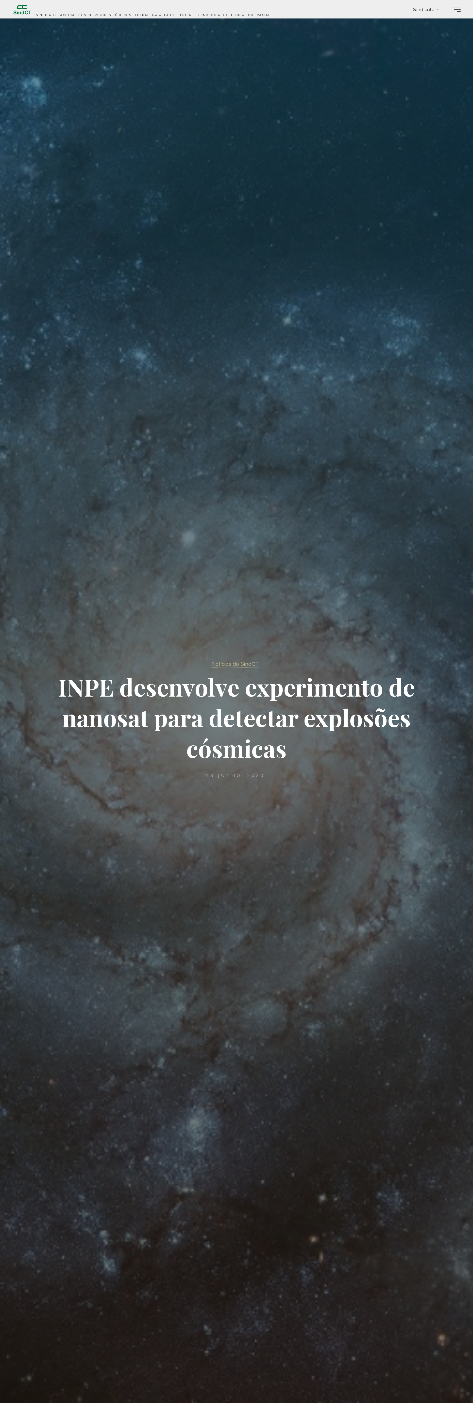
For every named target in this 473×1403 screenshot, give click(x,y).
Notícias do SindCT (235, 663)
